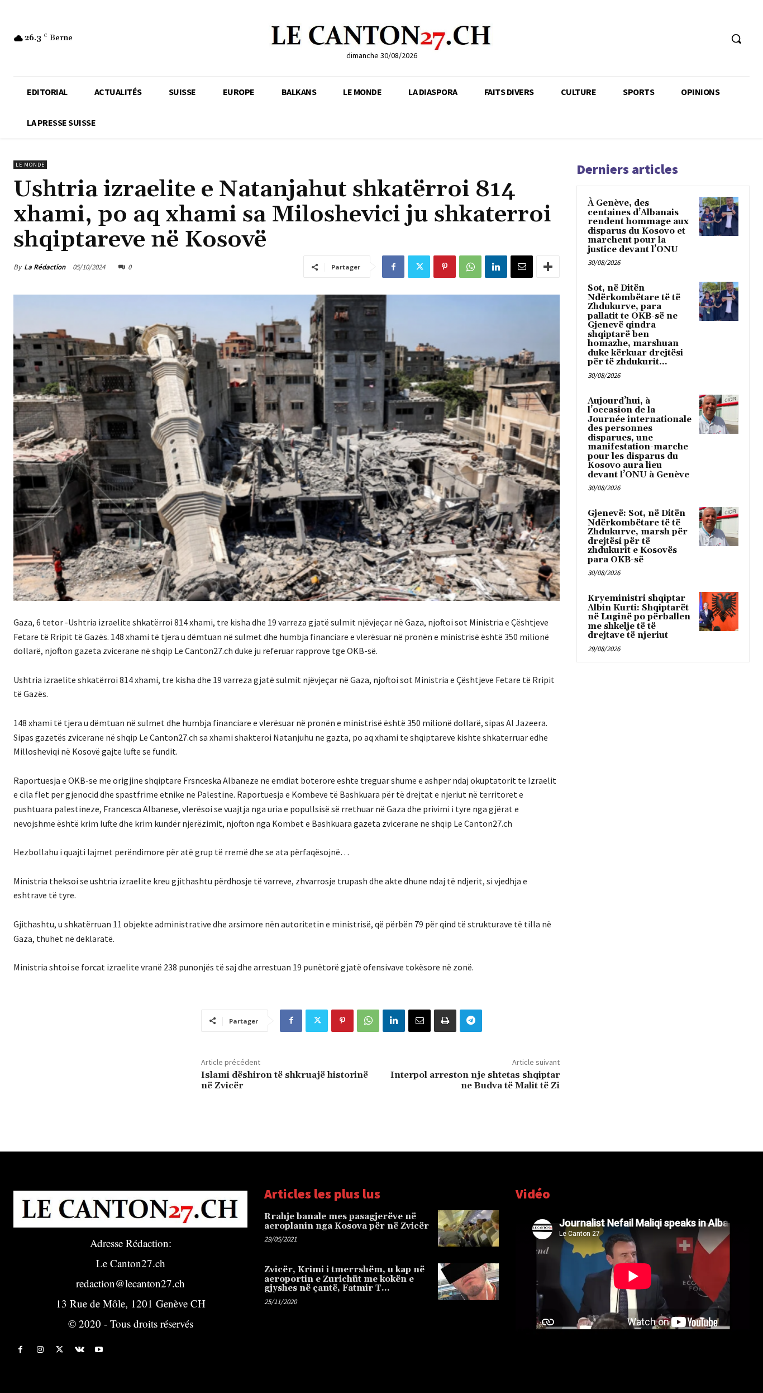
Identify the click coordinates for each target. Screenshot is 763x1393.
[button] (736, 38)
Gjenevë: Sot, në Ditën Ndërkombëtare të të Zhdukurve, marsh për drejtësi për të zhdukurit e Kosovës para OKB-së (638, 536)
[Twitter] (419, 266)
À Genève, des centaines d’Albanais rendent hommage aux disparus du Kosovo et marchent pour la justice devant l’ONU (638, 226)
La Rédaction (44, 267)
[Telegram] (471, 1021)
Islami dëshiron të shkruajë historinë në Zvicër (284, 1080)
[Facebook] (393, 266)
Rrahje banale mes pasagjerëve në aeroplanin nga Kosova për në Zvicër (346, 1221)
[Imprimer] (445, 1021)
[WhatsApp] (470, 266)
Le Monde (30, 164)
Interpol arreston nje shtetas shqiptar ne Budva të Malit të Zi (475, 1080)
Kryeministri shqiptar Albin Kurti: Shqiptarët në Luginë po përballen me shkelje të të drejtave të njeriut (639, 617)
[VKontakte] (80, 1350)
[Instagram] (40, 1350)
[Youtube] (99, 1350)
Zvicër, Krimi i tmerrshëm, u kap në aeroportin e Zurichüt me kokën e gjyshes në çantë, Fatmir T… (344, 1279)
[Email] (522, 266)
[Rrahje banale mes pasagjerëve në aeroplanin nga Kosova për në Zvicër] (468, 1228)
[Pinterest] (444, 266)
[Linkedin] (496, 266)
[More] (548, 266)
